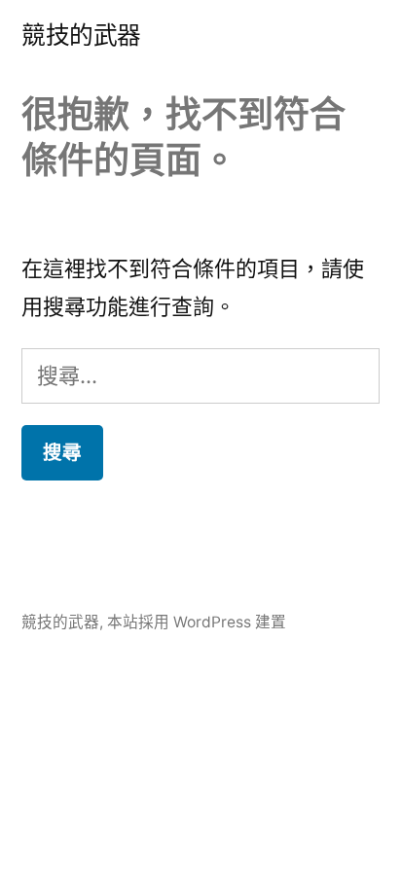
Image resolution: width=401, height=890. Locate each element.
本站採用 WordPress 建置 (196, 622)
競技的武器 (81, 35)
